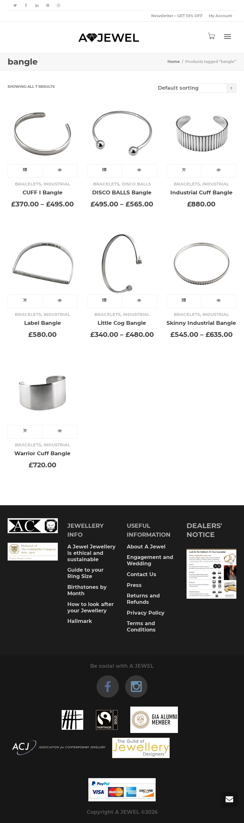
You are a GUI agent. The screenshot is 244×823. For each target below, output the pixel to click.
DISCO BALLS (136, 183)
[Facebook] (26, 5)
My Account (220, 15)
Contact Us (141, 574)
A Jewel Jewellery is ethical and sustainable (91, 553)
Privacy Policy (146, 613)
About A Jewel (146, 547)
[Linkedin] (36, 5)
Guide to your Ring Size (85, 573)
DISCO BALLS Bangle (122, 192)
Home (173, 61)
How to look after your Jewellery (90, 607)
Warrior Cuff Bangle (42, 453)
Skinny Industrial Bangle (201, 322)
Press (134, 585)
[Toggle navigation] (227, 36)
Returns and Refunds (143, 599)
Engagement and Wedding (150, 560)
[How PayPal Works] (122, 790)
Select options (25, 170)
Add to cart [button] (184, 170)
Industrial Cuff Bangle (201, 192)
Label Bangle (42, 322)
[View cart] (211, 36)
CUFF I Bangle (43, 192)
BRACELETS (28, 183)
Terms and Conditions (141, 626)
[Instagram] (58, 5)
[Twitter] (15, 5)
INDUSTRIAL (57, 183)
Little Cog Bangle (122, 322)
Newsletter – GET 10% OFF (177, 15)
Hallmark (79, 621)
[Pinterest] (47, 5)
